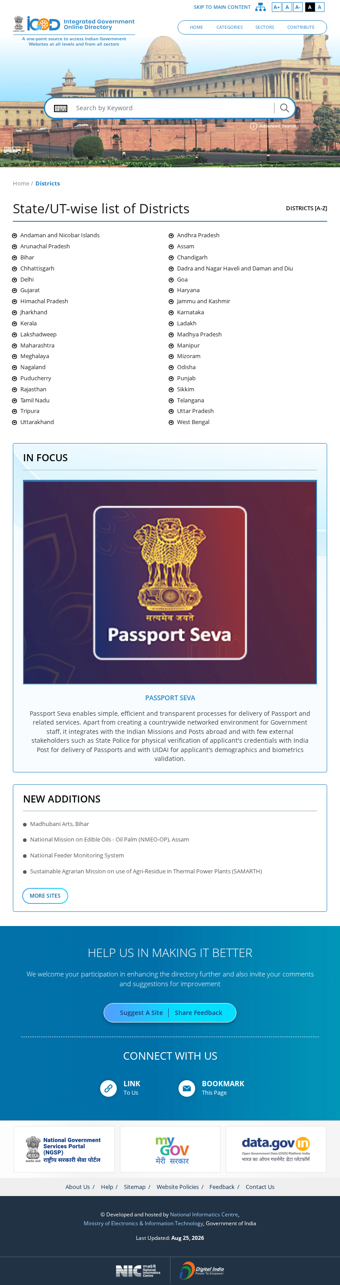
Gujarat (30, 290)
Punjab (186, 378)
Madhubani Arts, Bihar (59, 824)
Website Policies (178, 1187)
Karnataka (190, 312)
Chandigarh (192, 257)
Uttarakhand (37, 422)
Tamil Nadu (35, 400)
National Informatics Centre (204, 1214)
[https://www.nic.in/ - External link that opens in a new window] (138, 1271)
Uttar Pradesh (195, 411)
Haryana (188, 290)
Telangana (190, 400)
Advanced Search (277, 126)
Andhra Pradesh (198, 235)
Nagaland (33, 367)
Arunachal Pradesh (45, 246)
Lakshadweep (38, 334)
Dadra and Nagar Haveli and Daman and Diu (235, 268)
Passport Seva (170, 697)
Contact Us (260, 1187)
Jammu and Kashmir (203, 301)
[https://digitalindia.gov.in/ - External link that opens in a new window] (202, 1271)
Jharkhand (33, 312)
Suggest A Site (141, 1013)
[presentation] (19, 1169)
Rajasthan (33, 389)
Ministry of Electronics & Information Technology (143, 1223)
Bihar (27, 257)
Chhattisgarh (37, 268)
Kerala (28, 323)
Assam (185, 246)
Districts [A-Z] (306, 208)
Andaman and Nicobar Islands (60, 235)
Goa (182, 279)
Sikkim (185, 389)
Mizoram (189, 356)
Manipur (188, 345)
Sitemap (135, 1187)
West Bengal (193, 422)
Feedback (222, 1187)
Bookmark (223, 1083)
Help (107, 1187)
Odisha (186, 367)
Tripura (29, 411)
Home (21, 183)
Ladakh (187, 323)
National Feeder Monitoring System (77, 855)
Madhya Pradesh (199, 334)
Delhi (27, 279)
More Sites (45, 895)
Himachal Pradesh (44, 301)
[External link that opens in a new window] (170, 582)
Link (132, 1083)
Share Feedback (198, 1013)
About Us (78, 1187)
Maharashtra (37, 345)
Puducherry (35, 378)
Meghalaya (34, 356)
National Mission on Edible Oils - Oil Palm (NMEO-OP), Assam (109, 839)
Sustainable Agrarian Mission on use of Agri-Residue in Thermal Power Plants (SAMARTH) (146, 871)
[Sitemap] (261, 7)
